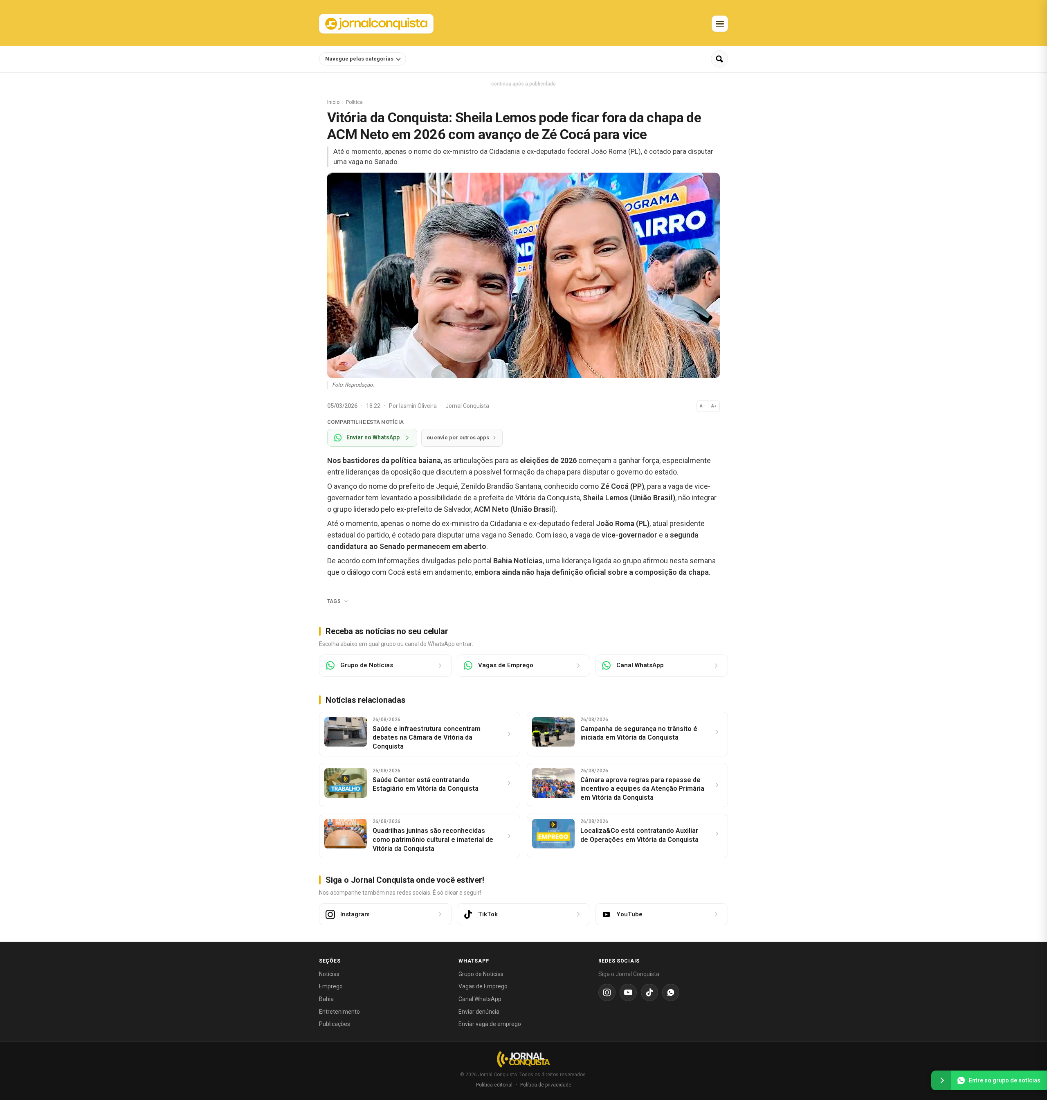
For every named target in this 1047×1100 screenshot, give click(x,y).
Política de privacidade (545, 1085)
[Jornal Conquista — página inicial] (523, 1059)
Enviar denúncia (478, 1011)
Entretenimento (339, 1011)
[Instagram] (607, 992)
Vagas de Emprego (483, 986)
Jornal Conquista (467, 406)
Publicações (334, 1024)
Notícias (329, 974)
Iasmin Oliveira (418, 406)
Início (333, 102)
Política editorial (494, 1085)
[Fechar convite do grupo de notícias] (941, 1080)
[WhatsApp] (670, 992)
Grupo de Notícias (480, 974)
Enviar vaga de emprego (489, 1024)
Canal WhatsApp (479, 999)
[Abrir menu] (720, 24)
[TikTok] (649, 992)
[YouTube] (628, 992)
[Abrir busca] (719, 59)
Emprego (331, 986)
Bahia (326, 999)
